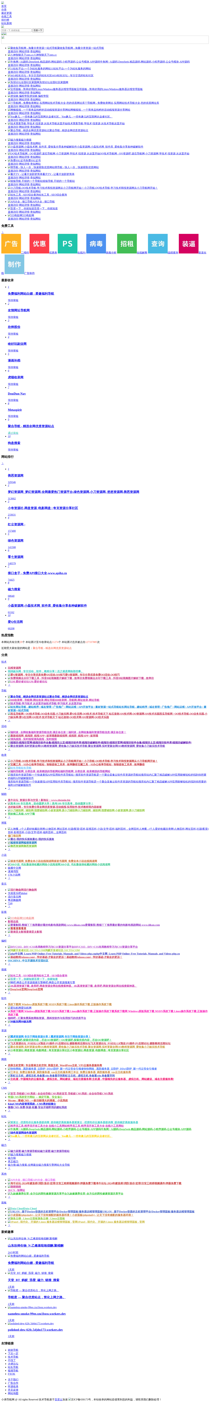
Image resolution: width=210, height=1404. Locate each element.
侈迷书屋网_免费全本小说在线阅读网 (75, 861)
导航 (4, 690)
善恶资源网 (30, 846)
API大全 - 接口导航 (44, 201)
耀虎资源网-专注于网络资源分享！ (71, 1036)
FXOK (11, 1373)
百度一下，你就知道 (46, 208)
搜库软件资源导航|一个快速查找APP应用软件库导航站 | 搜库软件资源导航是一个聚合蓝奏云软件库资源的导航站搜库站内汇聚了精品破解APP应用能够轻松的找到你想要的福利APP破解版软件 (107, 783)
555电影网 (28, 215)
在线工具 (6, 16)
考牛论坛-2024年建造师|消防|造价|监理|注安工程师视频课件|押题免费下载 (138, 1183)
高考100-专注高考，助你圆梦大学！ (73, 803)
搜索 (4, 969)
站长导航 (26, 767)
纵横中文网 (14, 867)
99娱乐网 (26, 1021)
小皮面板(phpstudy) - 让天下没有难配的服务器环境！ (103, 1215)
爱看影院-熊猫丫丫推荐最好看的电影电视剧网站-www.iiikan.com (122, 925)
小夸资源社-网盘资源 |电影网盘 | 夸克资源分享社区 (99, 1050)
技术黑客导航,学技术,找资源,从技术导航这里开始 (96, 123)
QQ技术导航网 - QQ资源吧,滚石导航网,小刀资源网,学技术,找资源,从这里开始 (144, 153)
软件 (4, 998)
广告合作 (13, 1383)
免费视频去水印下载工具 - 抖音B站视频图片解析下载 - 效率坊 (118, 678)
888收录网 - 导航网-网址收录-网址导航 (77, 700)
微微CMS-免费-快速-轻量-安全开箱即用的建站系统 (37, 1107)
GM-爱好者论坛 (38, 681)
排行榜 (5, 19)
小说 (4, 855)
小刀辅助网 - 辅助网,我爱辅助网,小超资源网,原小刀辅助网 (111, 810)
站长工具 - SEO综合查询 (53, 194)
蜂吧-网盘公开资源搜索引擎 (59, 982)
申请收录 (13, 1386)
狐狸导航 (13, 1370)
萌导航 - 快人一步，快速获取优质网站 (77, 167)
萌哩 (18, 1186)
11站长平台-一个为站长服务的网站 (71, 68)
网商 (4, 1059)
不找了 (12, 1360)
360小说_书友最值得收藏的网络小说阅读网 (85, 864)
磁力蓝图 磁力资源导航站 (55, 1151)
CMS (4, 1087)
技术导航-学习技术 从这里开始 (64, 703)
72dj (10, 903)
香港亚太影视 (34, 931)
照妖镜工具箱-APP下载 (21, 813)
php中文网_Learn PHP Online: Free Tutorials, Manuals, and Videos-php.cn (137, 953)
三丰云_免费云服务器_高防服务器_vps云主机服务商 (101, 1072)
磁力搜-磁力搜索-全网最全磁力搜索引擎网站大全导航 (39, 1164)
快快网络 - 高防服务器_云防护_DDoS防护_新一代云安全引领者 (120, 1068)
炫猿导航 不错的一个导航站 (59, 181)
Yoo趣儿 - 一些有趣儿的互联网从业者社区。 (87, 116)
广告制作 (29, 273)
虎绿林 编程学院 (39, 96)
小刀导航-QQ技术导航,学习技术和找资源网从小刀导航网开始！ (121, 187)
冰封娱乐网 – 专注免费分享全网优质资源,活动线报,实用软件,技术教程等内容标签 (55, 807)
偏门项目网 (14, 835)
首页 (4, 6)
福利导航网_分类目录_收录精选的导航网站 (85, 771)
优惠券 (53, 252)
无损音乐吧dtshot (17, 893)
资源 (4, 1030)
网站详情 (24, 51)
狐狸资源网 (30, 842)
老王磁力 (13, 1161)
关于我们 (13, 1379)
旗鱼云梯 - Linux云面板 (51, 1218)
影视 (4, 912)
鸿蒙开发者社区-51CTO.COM (62, 950)
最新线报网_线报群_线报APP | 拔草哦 (76, 735)
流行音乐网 (14, 896)
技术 (4, 661)
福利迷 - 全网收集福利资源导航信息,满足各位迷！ (97, 732)
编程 (4, 940)
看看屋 (22, 928)
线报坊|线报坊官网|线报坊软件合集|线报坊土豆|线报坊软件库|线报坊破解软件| (146, 742)
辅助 (4, 794)
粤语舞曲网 (14, 900)
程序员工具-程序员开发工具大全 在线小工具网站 (95, 1125)
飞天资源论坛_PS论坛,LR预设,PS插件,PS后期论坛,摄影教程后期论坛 (131, 1043)
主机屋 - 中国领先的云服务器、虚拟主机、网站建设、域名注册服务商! (133, 1079)
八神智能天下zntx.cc (45, 54)
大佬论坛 (13, 1363)
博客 (4, 822)
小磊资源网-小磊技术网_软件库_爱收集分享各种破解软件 (110, 146)
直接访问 (13, 51)
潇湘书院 (13, 871)
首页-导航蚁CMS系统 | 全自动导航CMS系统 (87, 1093)
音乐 (4, 883)
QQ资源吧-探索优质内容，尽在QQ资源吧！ (86, 1040)
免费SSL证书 (33, 160)
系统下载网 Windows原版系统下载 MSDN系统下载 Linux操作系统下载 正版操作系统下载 (60, 1004)
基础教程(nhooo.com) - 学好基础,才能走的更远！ (94, 957)
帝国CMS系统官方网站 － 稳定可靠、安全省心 (35, 1097)
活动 (4, 726)
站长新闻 (6, 23)
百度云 (59, 1399)
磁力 (4, 1145)
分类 (4, 9)
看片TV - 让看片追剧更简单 (58, 174)
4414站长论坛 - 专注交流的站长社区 (73, 75)
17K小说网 (14, 874)
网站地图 (13, 1393)
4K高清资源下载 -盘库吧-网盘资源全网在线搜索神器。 (105, 985)
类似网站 (35, 51)
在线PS (81, 252)
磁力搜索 (26, 139)
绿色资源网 (30, 1132)
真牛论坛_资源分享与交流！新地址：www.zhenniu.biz (39, 800)
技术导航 (13, 1356)
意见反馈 (13, 1389)
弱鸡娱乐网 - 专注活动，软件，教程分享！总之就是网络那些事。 (46, 671)
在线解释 (142, 252)
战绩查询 (173, 252)
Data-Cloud (30, 1208)
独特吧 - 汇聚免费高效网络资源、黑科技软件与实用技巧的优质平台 (47, 1018)
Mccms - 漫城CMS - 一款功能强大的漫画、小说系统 (38, 1100)
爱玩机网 (26, 1007)
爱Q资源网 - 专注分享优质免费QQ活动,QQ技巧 (92, 674)
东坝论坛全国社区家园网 (53, 82)
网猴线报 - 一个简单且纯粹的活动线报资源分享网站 (100, 109)
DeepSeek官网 (35, 989)
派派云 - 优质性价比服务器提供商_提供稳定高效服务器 (106, 1122)
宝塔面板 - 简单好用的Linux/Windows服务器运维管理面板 (110, 89)
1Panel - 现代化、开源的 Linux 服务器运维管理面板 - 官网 (111, 1221)
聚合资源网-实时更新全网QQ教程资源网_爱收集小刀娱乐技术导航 (126, 746)
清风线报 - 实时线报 (45, 739)
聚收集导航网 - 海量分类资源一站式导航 (80, 48)
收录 (4, 755)
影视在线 (13, 921)
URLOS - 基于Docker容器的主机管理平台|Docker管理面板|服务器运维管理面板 (149, 1211)
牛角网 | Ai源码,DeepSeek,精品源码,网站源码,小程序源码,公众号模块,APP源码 (145, 61)
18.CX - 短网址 (16, 1190)
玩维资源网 (14, 667)
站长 (4, 1116)
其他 (4, 1173)
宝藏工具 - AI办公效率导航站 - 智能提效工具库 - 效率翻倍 (111, 764)
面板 (4, 1202)
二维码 (25, 252)
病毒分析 (111, 252)
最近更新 (6, 13)
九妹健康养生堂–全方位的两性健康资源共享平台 (95, 1193)
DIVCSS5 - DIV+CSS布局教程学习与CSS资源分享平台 (106, 946)
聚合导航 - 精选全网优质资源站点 (68, 130)
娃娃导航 (13, 1350)
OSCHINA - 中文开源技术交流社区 (28, 960)
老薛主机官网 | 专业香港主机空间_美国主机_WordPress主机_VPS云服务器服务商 (55, 1065)
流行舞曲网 (30, 889)
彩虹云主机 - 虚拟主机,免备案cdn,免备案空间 (89, 1075)
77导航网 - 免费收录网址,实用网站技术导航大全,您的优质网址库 (122, 102)
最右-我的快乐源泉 (43, 839)
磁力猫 (12, 1158)
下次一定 (13, 1353)
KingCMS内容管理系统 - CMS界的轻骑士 (32, 1103)
